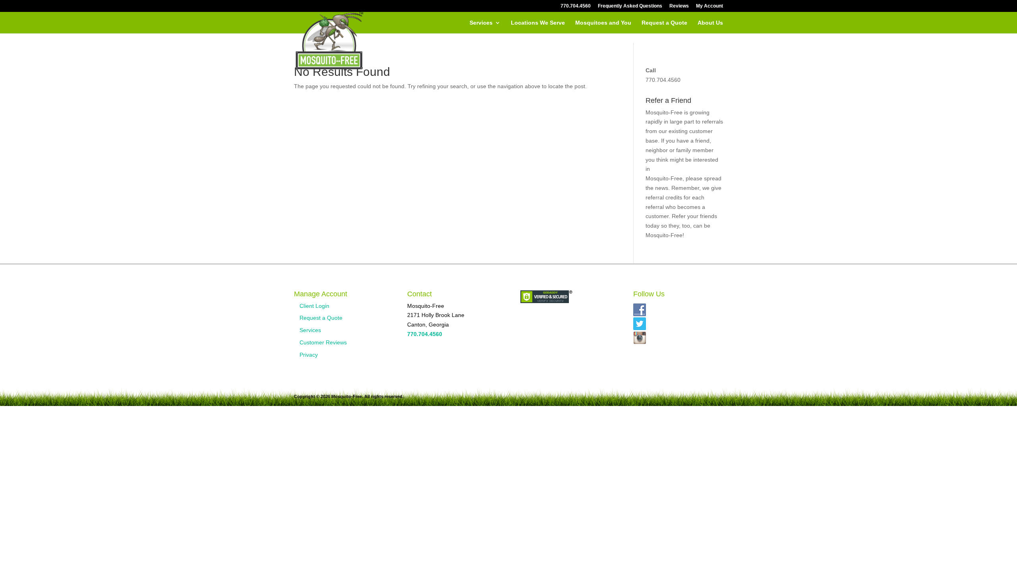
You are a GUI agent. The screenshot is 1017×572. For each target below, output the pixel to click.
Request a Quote (664, 23)
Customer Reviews (323, 342)
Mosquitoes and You (603, 23)
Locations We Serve (538, 23)
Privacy (309, 355)
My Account (709, 6)
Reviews (679, 6)
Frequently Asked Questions (630, 6)
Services (481, 23)
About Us (710, 23)
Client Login (314, 306)
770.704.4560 (576, 6)
